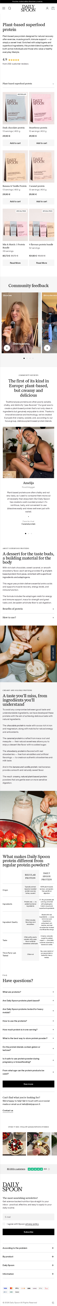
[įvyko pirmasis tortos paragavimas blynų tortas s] (14, 1144)
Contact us (8, 1110)
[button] (24, 358)
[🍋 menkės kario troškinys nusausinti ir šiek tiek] (38, 1144)
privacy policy (32, 1224)
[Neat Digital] (53, 1302)
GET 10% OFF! (53, 653)
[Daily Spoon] (28, 8)
